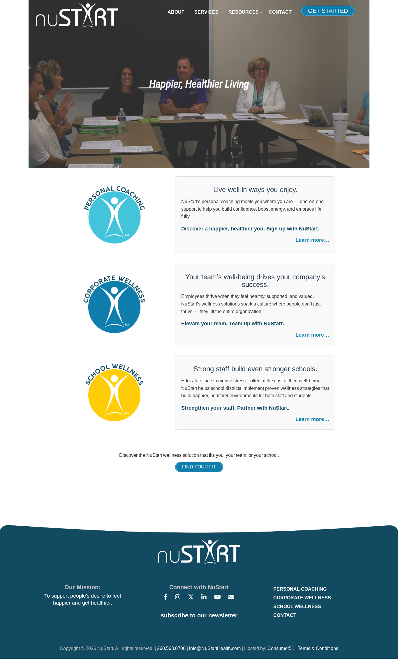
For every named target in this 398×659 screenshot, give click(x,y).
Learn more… (312, 240)
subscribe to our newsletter (199, 615)
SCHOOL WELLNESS (297, 606)
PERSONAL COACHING (300, 589)
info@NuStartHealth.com (215, 648)
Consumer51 (280, 648)
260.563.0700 (171, 648)
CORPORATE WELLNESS (302, 597)
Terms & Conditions (318, 648)
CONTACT (284, 615)
